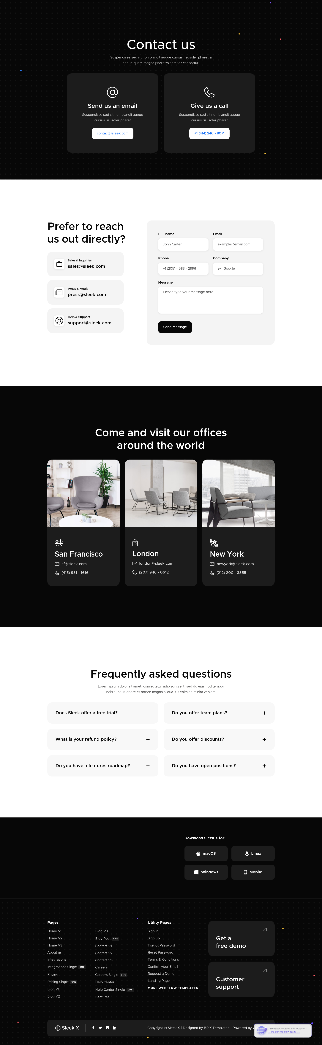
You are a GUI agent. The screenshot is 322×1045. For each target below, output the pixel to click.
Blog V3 (101, 931)
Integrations (56, 959)
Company (221, 258)
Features (102, 997)
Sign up (154, 938)
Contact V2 (104, 953)
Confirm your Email (163, 966)
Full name (166, 234)
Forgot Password (161, 945)
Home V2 (54, 938)
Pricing (52, 974)
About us (54, 952)
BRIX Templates (216, 1028)
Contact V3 (104, 960)
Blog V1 (53, 989)
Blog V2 (53, 996)
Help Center (104, 982)
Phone (163, 258)
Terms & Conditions (163, 959)
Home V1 (54, 931)
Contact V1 (103, 946)
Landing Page (159, 981)
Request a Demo (161, 974)
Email (217, 234)
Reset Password (160, 952)
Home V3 (54, 945)
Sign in (153, 931)
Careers (101, 967)
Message (165, 282)
